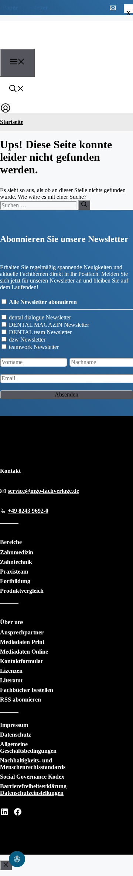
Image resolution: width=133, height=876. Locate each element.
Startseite (11, 122)
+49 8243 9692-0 (28, 511)
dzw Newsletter (27, 339)
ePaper (9, 7)
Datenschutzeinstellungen (32, 793)
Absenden (66, 394)
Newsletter (34, 7)
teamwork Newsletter (34, 347)
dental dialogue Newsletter (40, 317)
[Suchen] (84, 205)
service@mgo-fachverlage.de (43, 491)
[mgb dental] (41, 44)
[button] (16, 90)
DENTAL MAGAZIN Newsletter (49, 325)
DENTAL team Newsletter (40, 332)
